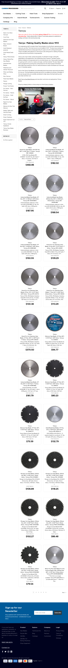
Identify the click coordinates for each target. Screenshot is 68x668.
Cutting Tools (20, 14)
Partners (46, 633)
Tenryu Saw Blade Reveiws (28, 79)
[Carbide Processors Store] (10, 8)
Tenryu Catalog (49, 84)
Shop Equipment (48, 14)
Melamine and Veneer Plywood (8, 68)
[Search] (45, 8)
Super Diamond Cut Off (9, 120)
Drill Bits (22, 636)
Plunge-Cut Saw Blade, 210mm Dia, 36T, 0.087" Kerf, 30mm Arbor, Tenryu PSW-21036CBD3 (54, 523)
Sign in (52, 8)
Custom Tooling (49, 18)
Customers (47, 636)
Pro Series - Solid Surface (8, 96)
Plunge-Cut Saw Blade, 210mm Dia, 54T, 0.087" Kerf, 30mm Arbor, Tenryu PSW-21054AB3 (30, 523)
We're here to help (48, 2)
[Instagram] (8, 652)
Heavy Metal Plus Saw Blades (8, 60)
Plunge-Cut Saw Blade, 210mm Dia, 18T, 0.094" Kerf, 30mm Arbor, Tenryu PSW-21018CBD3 (30, 570)
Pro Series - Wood (8, 99)
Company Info (8, 18)
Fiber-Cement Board (7, 45)
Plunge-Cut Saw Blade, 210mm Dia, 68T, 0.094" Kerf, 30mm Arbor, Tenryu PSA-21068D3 (30, 475)
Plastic (5, 81)
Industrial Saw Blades (7, 64)
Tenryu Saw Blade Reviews (8, 129)
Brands (60, 14)
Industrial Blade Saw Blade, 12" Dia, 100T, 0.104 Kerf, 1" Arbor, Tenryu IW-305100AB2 (55, 151)
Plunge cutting (7, 83)
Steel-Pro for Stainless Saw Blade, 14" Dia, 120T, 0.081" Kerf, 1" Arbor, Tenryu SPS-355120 (30, 338)
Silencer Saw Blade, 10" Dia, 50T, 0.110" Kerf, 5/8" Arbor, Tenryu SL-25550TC (29, 429)
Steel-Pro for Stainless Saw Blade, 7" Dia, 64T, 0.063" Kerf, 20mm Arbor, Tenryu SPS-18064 (54, 292)
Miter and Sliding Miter (8, 73)
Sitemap (58, 638)
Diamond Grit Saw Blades (8, 40)
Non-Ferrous (7, 76)
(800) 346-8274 (7, 642)
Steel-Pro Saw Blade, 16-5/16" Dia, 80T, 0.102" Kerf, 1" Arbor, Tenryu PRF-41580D (30, 151)
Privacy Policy (60, 631)
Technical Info (35, 18)
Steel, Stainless (7, 117)
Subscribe (58, 612)
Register (58, 8)
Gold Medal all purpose (7, 49)
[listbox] (29, 119)
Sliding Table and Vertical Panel (8, 111)
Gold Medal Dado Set (8, 53)
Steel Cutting (7, 115)
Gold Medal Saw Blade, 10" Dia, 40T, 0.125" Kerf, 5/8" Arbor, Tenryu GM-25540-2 (55, 429)
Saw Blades (7, 14)
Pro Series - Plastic (8, 93)
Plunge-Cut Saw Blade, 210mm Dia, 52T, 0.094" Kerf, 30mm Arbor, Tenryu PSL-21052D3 (55, 475)
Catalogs (6, 22)
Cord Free (6, 37)
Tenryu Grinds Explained (7, 125)
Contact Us (6, 647)
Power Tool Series (8, 86)
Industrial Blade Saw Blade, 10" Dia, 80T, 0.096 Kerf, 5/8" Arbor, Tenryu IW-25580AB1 (29, 246)
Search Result (22, 18)
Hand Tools (34, 14)
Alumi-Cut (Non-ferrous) (8, 34)
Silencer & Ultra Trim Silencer (9, 107)
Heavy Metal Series (8, 57)
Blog (15, 22)
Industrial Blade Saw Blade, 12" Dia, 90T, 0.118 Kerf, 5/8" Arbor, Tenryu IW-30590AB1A (29, 199)
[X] (5, 652)
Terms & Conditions (59, 634)
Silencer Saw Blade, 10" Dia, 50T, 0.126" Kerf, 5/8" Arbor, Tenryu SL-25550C (54, 383)
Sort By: (21, 119)
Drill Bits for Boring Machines (25, 639)
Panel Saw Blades (8, 79)
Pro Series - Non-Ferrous (8, 89)
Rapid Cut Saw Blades (7, 103)
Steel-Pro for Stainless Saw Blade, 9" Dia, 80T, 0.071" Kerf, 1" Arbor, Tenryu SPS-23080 (55, 246)
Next (63, 592)
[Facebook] (2, 652)
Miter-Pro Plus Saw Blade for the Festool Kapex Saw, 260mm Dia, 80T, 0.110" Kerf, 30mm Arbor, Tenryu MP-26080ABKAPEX (55, 571)
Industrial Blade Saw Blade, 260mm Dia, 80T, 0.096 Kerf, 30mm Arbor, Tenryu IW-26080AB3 (54, 200)
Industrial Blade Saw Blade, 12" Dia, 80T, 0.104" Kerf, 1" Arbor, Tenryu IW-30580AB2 (30, 383)
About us (47, 631)
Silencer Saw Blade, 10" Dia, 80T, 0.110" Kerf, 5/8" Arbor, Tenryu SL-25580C (54, 338)
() (64, 8)
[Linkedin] (11, 652)
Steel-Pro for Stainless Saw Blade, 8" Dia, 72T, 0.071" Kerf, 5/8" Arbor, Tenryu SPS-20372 (30, 292)
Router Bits (23, 633)
